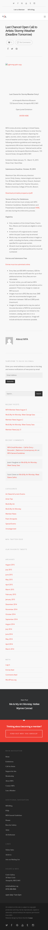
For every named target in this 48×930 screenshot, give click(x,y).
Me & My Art (10, 504)
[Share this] (8, 48)
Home (7, 757)
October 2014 (10, 614)
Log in (8, 665)
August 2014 (10, 624)
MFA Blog (31, 10)
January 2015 (10, 599)
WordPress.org (11, 680)
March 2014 (10, 649)
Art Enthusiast (10, 835)
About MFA (9, 781)
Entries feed (10, 670)
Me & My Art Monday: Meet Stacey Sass (20, 424)
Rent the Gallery (11, 825)
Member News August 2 (14, 420)
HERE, (37, 208)
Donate (8, 820)
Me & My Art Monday (13, 509)
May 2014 (9, 639)
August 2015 (10, 565)
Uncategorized (11, 529)
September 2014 (11, 619)
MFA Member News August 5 (16, 410)
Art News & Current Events (15, 494)
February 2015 (11, 594)
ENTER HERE (24, 116)
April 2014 (9, 644)
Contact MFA (10, 786)
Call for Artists (10, 766)
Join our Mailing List (13, 859)
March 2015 (10, 589)
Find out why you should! (24, 734)
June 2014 (9, 634)
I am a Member (19, 10)
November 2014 (11, 609)
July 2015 (9, 570)
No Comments (25, 42)
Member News (11, 514)
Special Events (11, 524)
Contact (30, 918)
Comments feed (11, 675)
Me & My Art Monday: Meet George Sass (20, 415)
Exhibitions (9, 762)
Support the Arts (11, 771)
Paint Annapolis (11, 519)
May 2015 (9, 579)
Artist (7, 830)
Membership (10, 776)
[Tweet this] (12, 48)
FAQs (7, 810)
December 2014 (11, 604)
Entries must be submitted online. (18, 264)
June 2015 (9, 575)
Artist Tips (9, 499)
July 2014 (9, 629)
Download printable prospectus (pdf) (19, 193)
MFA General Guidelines (16, 453)
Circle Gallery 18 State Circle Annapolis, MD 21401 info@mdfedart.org (13, 880)
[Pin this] (17, 48)
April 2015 (9, 584)
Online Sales (10, 850)
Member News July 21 (13, 429)
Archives (8, 855)
